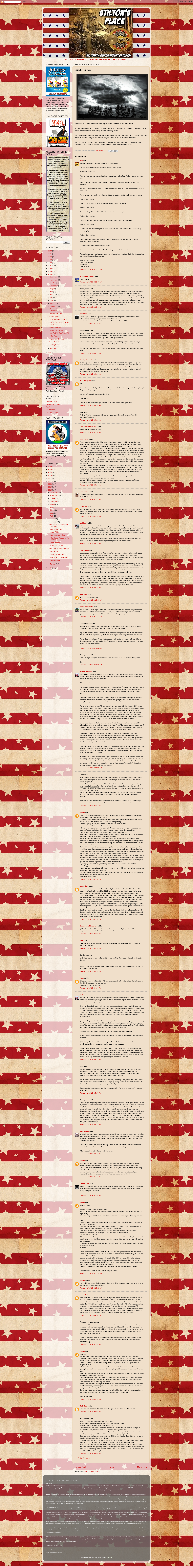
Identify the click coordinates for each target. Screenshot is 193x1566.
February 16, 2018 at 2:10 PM (90, 934)
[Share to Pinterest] (117, 151)
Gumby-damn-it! (86, 360)
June (52, 294)
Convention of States (53, 404)
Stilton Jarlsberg (86, 671)
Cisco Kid (83, 506)
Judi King (83, 594)
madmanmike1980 (86, 607)
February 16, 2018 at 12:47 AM (91, 282)
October (53, 283)
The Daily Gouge (52, 412)
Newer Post (80, 1467)
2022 (50, 263)
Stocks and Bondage (56, 339)
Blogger (109, 1557)
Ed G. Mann (84, 550)
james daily (84, 886)
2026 (50, 251)
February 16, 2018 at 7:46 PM (90, 1177)
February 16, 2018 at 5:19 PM (90, 1059)
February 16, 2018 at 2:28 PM (90, 948)
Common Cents (51, 401)
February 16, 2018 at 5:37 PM (90, 1093)
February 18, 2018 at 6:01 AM (90, 1412)
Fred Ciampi (84, 492)
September (54, 286)
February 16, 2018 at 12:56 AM (91, 307)
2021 (50, 265)
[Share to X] (113, 151)
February (53, 306)
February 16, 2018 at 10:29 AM (91, 600)
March (52, 303)
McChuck (83, 523)
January (53, 348)
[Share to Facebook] (115, 151)
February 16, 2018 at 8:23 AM (90, 543)
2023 (50, 260)
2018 (50, 274)
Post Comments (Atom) (92, 1471)
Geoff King (84, 439)
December (54, 277)
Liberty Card (84, 1183)
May (51, 297)
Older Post (142, 1467)
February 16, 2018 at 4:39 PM (90, 988)
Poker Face (53, 336)
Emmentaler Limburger (88, 427)
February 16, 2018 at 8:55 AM (90, 587)
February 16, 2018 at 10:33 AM (91, 617)
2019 (50, 271)
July (51, 292)
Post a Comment (83, 1458)
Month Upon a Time (56, 314)
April (51, 300)
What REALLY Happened (58, 342)
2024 (50, 257)
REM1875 (83, 314)
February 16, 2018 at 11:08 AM (91, 648)
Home (111, 1467)
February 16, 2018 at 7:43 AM (90, 499)
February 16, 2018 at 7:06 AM (90, 485)
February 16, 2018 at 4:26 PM (90, 971)
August (52, 289)
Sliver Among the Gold (57, 319)
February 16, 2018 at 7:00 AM (90, 432)
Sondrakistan (50, 410)
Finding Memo (54, 345)
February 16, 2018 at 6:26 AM (90, 374)
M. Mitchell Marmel (87, 276)
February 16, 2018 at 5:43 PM (90, 1124)
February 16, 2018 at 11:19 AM (91, 665)
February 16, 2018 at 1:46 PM (90, 919)
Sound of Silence (55, 327)
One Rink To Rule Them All (59, 333)
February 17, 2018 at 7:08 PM (90, 1344)
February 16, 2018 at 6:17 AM (90, 353)
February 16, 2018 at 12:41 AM (91, 269)
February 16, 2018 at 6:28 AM (90, 405)
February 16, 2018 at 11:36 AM (91, 768)
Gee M (82, 812)
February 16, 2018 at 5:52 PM (90, 1154)
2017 (50, 352)
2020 (50, 268)
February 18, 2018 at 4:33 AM (90, 1399)
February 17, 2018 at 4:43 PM (90, 1315)
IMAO (48, 407)
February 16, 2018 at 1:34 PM (90, 806)
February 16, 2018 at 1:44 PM (90, 879)
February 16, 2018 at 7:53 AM (90, 516)
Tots (81, 940)
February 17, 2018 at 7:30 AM (90, 1195)
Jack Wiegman (85, 381)
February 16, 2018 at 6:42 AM (90, 420)
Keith (82, 978)
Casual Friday (54, 316)
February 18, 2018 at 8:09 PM (90, 1454)
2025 (50, 254)
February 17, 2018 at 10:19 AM (91, 1273)
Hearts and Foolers (56, 330)
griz (81, 160)
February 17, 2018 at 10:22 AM (91, 1288)
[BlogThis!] (111, 151)
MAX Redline (85, 1131)
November (54, 280)
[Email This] (109, 151)
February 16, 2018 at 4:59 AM (90, 324)
